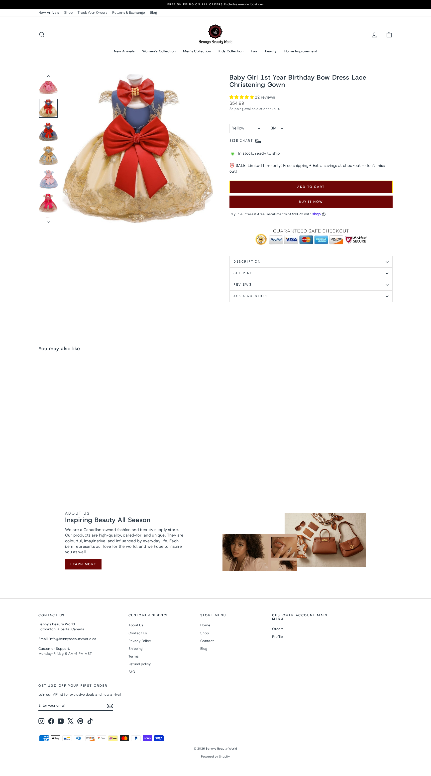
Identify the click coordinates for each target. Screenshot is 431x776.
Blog (153, 12)
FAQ (131, 671)
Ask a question (250, 296)
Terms (133, 656)
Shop (68, 12)
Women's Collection (159, 51)
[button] (242, 97)
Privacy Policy (139, 641)
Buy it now (311, 202)
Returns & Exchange (128, 12)
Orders (277, 629)
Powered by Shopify (215, 757)
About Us (135, 625)
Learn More (83, 564)
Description (247, 261)
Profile (277, 636)
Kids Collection (230, 51)
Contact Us (137, 633)
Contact (207, 641)
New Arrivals (48, 12)
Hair (254, 51)
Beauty (271, 51)
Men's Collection (197, 51)
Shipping (236, 109)
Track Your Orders (92, 12)
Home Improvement (300, 51)
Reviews (242, 284)
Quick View (81, 443)
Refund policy (139, 664)
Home (205, 625)
